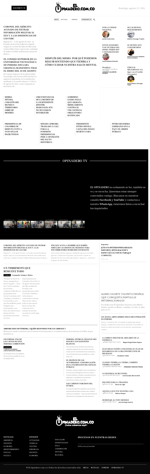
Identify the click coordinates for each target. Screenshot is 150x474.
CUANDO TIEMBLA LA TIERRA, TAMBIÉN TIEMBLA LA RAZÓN (120, 363)
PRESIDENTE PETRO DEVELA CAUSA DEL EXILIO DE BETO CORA (85, 127)
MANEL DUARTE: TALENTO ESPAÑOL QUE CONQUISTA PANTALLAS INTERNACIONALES (122, 297)
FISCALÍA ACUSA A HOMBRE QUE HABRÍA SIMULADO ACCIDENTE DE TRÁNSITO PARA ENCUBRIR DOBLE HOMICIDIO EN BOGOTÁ (70, 247)
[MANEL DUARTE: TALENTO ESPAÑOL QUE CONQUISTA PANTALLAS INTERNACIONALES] (123, 277)
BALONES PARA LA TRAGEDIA (115, 382)
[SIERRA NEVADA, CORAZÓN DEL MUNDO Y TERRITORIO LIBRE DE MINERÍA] (28, 101)
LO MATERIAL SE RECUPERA (114, 373)
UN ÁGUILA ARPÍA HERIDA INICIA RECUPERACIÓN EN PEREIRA (123, 318)
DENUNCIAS (34, 449)
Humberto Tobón (123, 356)
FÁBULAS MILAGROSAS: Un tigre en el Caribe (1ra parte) (135, 70)
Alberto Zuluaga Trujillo (135, 39)
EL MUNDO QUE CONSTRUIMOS (134, 46)
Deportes (104, 244)
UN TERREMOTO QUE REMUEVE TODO (17, 269)
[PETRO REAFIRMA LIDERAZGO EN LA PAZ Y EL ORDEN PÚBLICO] (138, 129)
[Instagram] (100, 216)
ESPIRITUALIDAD (61, 442)
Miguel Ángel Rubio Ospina (132, 342)
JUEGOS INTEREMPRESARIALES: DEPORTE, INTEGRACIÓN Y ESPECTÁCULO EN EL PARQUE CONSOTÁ (117, 251)
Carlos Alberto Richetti (110, 61)
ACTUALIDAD (34, 440)
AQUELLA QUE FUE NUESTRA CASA (117, 391)
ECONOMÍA (8, 446)
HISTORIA (59, 452)
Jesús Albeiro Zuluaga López (135, 84)
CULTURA (33, 446)
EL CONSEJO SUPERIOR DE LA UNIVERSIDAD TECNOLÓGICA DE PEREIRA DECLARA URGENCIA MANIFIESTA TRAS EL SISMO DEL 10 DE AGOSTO (20, 64)
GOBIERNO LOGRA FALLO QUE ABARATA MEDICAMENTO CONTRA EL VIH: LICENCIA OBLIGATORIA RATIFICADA (75, 106)
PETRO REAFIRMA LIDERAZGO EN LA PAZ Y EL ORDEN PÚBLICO (121, 127)
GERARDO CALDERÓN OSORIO (109, 72)
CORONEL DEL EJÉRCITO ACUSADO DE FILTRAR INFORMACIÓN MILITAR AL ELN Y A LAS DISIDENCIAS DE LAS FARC (20, 32)
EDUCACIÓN (60, 439)
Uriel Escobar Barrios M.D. (131, 376)
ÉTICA (57, 446)
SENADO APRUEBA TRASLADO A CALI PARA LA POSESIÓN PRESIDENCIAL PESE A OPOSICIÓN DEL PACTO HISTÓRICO (50, 132)
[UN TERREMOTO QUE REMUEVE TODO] (69, 294)
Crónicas (7, 275)
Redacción (104, 259)
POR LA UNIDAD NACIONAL (109, 28)
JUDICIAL (7, 452)
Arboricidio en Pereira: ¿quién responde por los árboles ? (35, 328)
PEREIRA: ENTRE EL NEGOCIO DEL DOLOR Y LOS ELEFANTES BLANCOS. (81, 341)
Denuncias (7, 347)
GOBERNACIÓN (61, 449)
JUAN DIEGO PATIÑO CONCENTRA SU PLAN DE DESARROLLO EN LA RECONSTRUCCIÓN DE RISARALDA (122, 351)
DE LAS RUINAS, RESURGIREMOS (134, 28)
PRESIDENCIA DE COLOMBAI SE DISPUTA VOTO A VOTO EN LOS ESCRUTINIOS (13, 129)
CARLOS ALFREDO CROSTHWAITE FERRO (12, 350)
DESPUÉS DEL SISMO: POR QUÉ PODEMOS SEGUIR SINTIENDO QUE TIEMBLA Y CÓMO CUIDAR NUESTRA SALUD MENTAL (71, 61)
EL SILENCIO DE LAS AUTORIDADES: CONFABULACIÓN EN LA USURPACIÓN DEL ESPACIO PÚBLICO (81, 363)
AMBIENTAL (8, 440)
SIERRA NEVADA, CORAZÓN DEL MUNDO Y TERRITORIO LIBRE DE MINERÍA (12, 105)
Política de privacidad (86, 446)
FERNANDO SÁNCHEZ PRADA (133, 367)
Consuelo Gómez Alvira (22, 275)
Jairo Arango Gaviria (126, 402)
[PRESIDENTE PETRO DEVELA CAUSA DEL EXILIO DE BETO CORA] (103, 129)
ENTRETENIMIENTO (11, 449)
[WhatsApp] (107, 216)
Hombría (106, 67)
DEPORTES (8, 443)
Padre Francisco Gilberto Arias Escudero (135, 57)
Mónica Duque (120, 393)
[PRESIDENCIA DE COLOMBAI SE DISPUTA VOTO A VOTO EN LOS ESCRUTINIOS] (31, 129)
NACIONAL (59, 455)
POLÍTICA (7, 455)
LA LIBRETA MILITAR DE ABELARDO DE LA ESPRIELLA (120, 339)
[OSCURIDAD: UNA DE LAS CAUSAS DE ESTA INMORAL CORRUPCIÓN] (44, 357)
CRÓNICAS (33, 443)
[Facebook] (93, 216)
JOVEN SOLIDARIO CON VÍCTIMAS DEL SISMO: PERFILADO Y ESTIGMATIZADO (111, 48)
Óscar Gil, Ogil (120, 384)
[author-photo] (106, 34)
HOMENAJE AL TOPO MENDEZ (115, 400)
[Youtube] (114, 216)
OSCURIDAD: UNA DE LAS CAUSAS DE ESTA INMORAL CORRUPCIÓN (14, 341)
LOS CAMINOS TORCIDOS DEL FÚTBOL (79, 384)
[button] (94, 19)
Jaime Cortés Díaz (108, 39)
